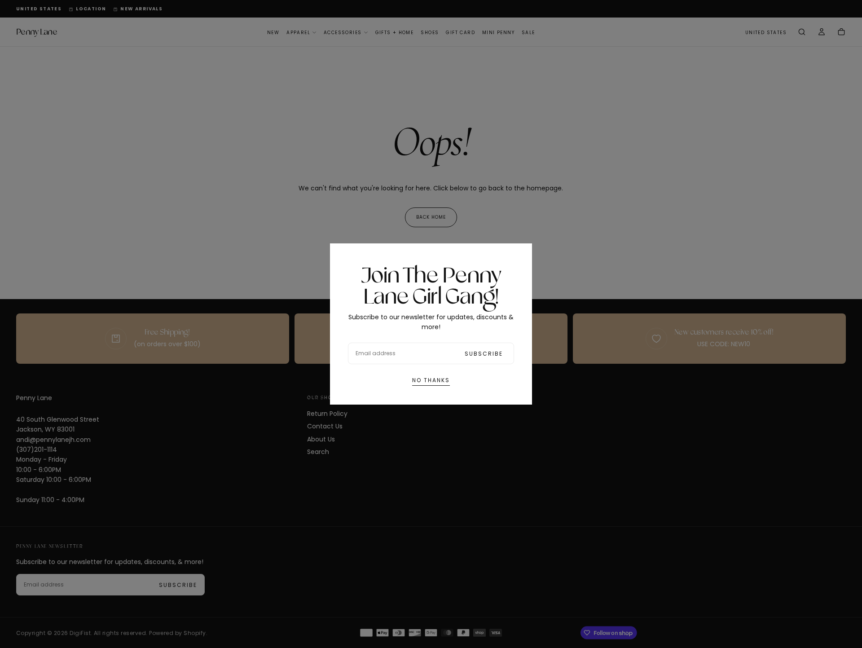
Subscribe (484, 353)
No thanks (431, 380)
